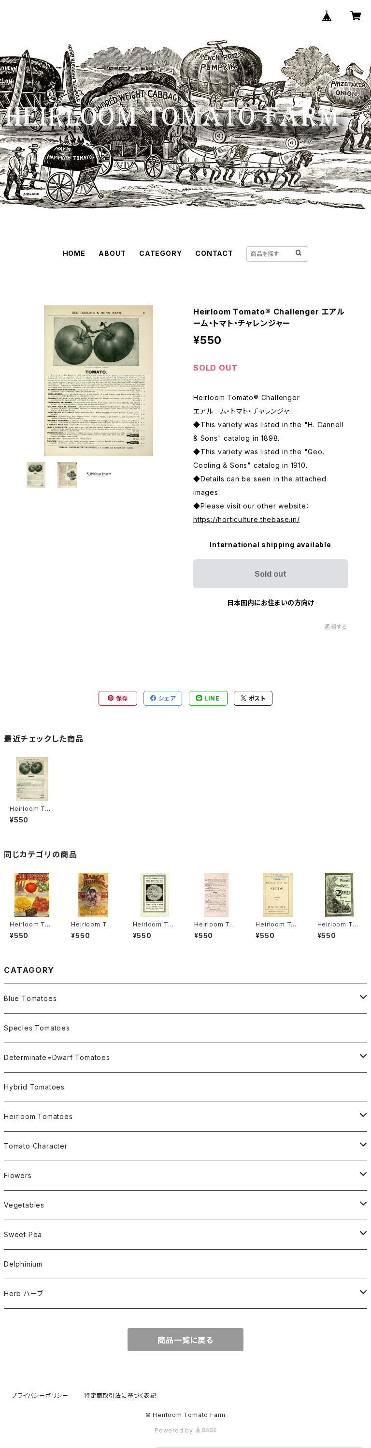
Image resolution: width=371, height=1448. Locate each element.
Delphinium (23, 1264)
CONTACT (214, 253)
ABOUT (112, 253)
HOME (74, 253)
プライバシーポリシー (40, 1395)
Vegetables (24, 1205)
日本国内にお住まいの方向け (270, 602)
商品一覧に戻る (185, 1340)
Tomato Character (36, 1146)
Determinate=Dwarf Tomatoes (57, 1057)
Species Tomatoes (37, 1028)
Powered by (175, 1430)
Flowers (18, 1175)
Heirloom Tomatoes (38, 1116)
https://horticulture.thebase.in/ (246, 519)
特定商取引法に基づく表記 (120, 1395)
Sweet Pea (23, 1234)
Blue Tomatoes (30, 998)
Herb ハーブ (23, 1293)
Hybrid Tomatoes (34, 1087)
